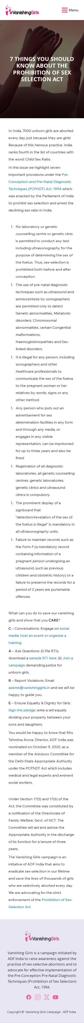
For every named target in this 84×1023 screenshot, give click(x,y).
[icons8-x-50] (46, 997)
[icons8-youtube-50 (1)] (55, 997)
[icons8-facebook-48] (29, 997)
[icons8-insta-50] (37, 997)
